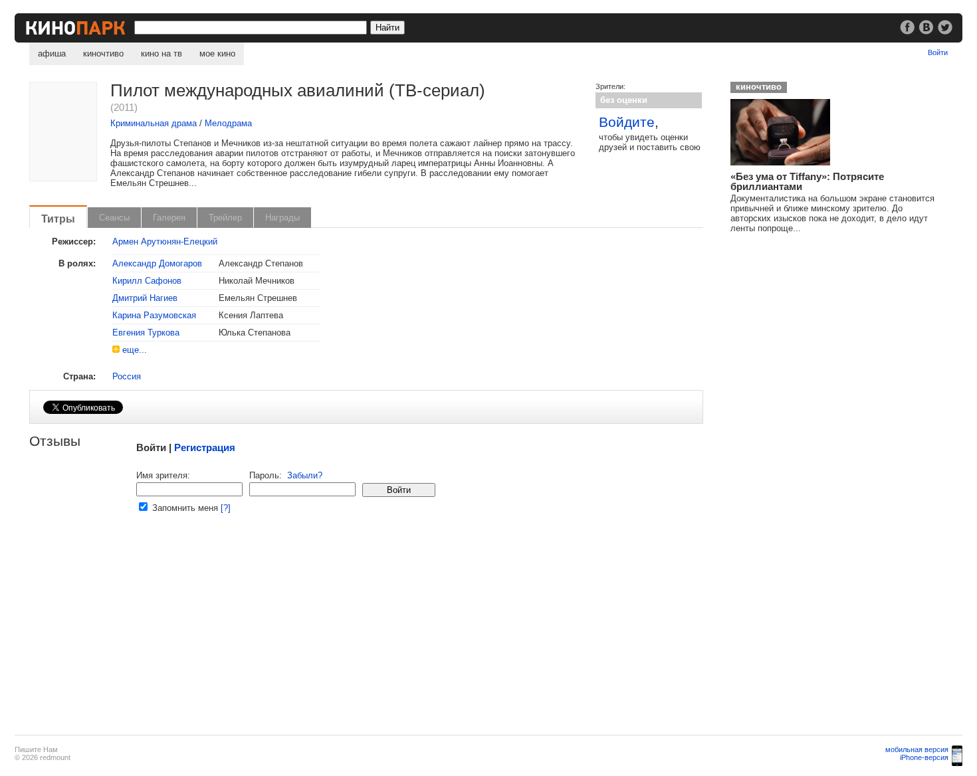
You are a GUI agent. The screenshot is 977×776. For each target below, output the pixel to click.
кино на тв (161, 53)
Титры (58, 219)
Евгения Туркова (145, 333)
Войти (938, 52)
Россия (126, 376)
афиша (52, 53)
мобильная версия (916, 749)
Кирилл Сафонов (146, 281)
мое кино (217, 53)
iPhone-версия (924, 757)
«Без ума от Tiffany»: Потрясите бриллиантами (807, 181)
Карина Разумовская (154, 315)
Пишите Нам (36, 749)
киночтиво (103, 53)
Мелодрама (228, 123)
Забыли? (304, 475)
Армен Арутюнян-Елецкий (164, 241)
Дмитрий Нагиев (144, 298)
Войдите (627, 122)
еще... (134, 350)
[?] (226, 508)
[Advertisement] (365, 632)
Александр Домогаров (157, 263)
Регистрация (204, 447)
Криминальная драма (153, 123)
